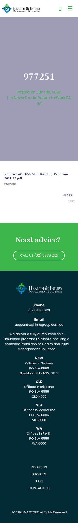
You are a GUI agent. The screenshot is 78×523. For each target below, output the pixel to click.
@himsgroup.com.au (46, 324)
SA (39, 103)
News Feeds (25, 97)
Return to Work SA (54, 97)
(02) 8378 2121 (39, 310)
